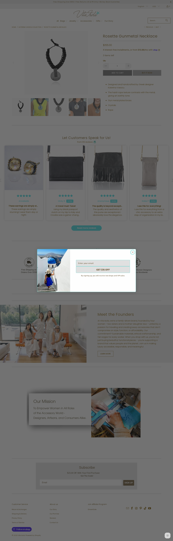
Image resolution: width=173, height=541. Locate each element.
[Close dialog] (132, 252)
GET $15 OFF (103, 270)
